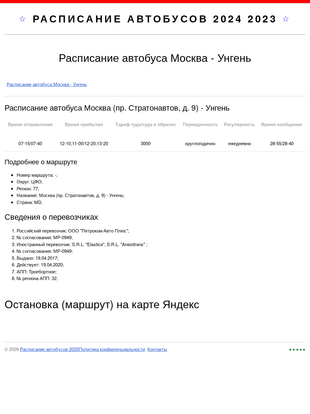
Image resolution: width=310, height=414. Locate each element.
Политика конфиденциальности (112, 349)
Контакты (157, 349)
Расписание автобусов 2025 (49, 349)
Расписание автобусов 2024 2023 (157, 18)
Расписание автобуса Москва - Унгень (47, 84)
